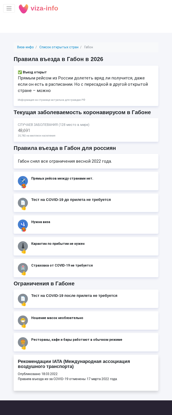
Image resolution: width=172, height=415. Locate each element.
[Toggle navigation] (9, 8)
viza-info (43, 8)
